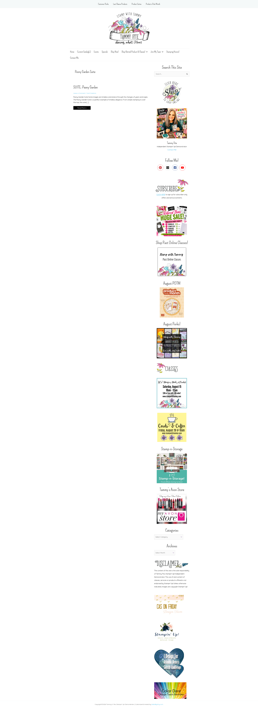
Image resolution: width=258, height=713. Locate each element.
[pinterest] (160, 168)
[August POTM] (171, 302)
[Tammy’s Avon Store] (171, 509)
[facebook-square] (175, 168)
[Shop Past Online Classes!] (171, 262)
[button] (146, 51)
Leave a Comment (79, 93)
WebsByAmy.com (157, 704)
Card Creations (91, 93)
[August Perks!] (171, 343)
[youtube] (182, 168)
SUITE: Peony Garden (85, 87)
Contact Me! (171, 150)
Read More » (82, 108)
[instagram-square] (168, 168)
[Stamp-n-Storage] (171, 468)
